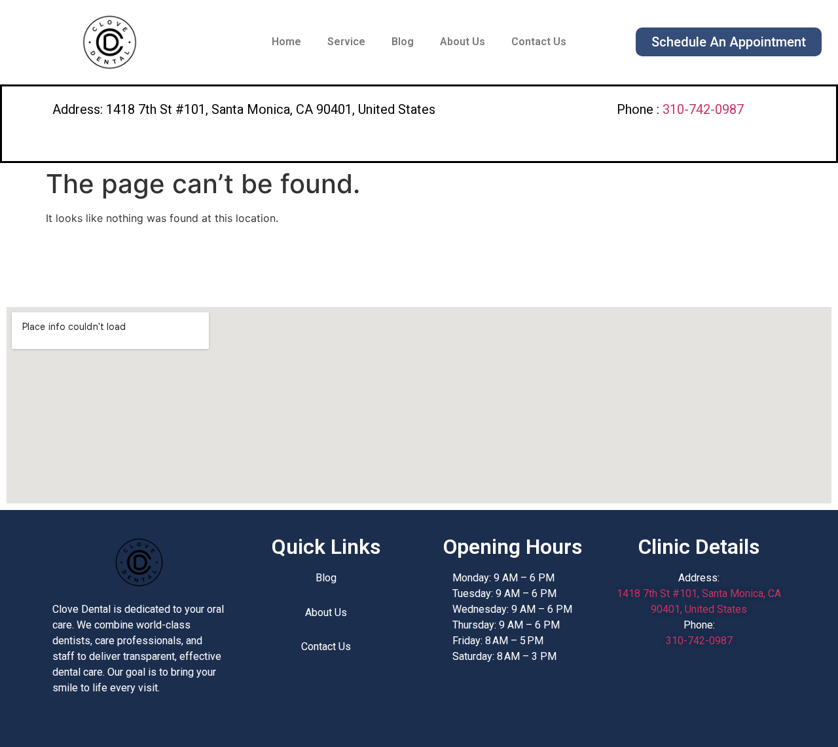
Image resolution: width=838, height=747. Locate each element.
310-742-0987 (703, 109)
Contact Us (538, 41)
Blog (403, 41)
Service (346, 41)
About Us (462, 41)
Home (286, 41)
